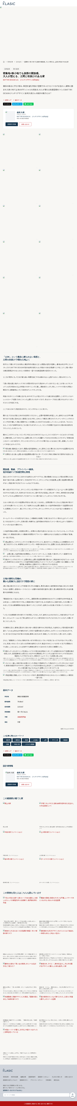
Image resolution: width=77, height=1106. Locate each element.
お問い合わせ (25, 124)
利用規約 (48, 1080)
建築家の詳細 (12, 124)
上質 (45, 740)
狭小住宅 (16, 69)
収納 (7, 744)
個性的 (18, 740)
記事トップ (8, 100)
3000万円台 (21, 717)
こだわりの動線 (29, 744)
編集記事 (23, 1077)
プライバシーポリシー (36, 1080)
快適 (26, 740)
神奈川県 (17, 744)
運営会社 (56, 1080)
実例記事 (10, 62)
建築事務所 (31, 1077)
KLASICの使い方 (57, 1077)
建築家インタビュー (44, 1077)
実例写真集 (14, 1077)
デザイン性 (55, 740)
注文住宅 (18, 62)
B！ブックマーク (17, 104)
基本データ (18, 100)
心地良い (35, 740)
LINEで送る (29, 104)
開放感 (65, 740)
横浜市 (8, 740)
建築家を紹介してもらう (10, 1080)
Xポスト (8, 104)
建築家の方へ (24, 1080)
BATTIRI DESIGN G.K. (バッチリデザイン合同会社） (21, 80)
